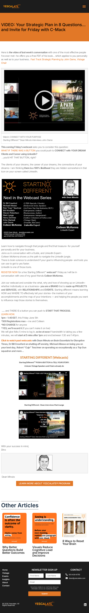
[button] (84, 6)
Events (5, 576)
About (5, 582)
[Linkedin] (85, 604)
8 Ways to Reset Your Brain (73, 542)
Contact (6, 585)
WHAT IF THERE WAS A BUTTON (18, 150)
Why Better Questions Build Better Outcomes (13, 549)
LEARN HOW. (8, 314)
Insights (6, 579)
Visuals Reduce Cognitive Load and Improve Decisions (42, 551)
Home (5, 570)
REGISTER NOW (9, 272)
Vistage (5, 573)
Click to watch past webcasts (16, 340)
